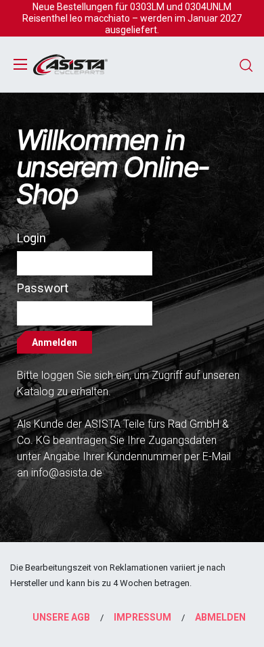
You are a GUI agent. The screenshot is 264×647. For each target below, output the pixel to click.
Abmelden (220, 617)
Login (31, 238)
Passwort (42, 288)
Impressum (142, 617)
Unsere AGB (61, 617)
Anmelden (54, 342)
